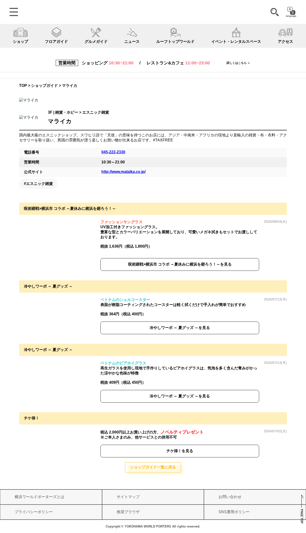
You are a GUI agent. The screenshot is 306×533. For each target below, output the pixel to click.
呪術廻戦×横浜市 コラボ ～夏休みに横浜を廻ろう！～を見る (180, 264)
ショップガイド (44, 85)
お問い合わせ (230, 497)
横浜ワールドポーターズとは (39, 497)
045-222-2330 (113, 152)
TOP (23, 85)
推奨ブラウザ (128, 512)
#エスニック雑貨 (38, 184)
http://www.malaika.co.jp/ (123, 172)
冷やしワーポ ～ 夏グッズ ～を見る (180, 328)
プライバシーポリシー (34, 512)
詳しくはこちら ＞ (238, 63)
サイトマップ (128, 497)
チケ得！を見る (179, 451)
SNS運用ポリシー (234, 512)
